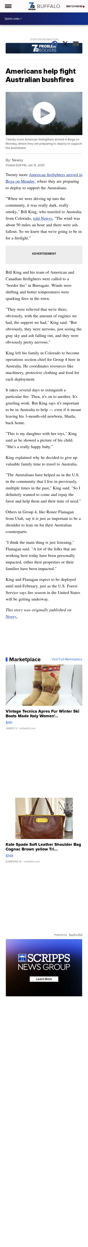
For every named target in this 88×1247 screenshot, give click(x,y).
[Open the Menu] (8, 6)
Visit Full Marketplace (67, 659)
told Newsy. (43, 218)
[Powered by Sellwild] (75, 935)
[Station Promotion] (44, 49)
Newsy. (11, 616)
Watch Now (74, 6)
